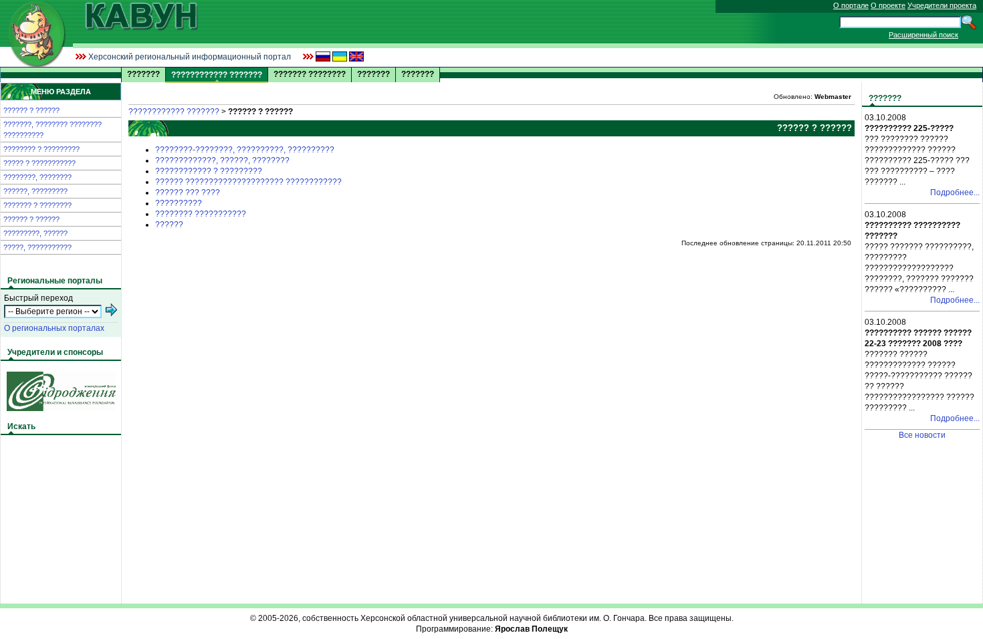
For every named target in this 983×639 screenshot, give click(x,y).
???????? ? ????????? (41, 149)
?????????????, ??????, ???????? (222, 160)
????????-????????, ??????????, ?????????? (244, 149)
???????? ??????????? (200, 214)
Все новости (922, 435)
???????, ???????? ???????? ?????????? (52, 129)
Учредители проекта (941, 5)
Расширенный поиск (923, 35)
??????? (143, 74)
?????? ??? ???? (187, 192)
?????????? (178, 203)
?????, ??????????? (37, 247)
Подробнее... (955, 192)
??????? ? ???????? (37, 205)
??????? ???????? (310, 74)
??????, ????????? (35, 191)
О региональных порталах (54, 328)
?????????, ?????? (35, 233)
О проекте (888, 5)
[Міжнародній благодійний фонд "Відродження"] (61, 408)
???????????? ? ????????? (208, 171)
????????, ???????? (37, 177)
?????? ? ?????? (31, 110)
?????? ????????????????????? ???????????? (248, 181)
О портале (851, 5)
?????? (169, 224)
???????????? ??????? (173, 111)
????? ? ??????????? (39, 163)
